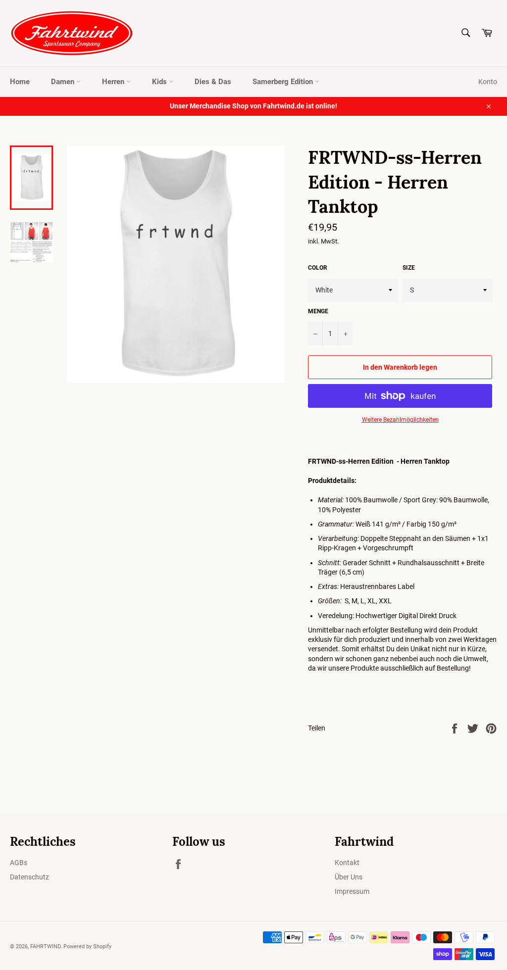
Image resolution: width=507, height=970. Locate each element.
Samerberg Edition (284, 81)
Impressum (352, 891)
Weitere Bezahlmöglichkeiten (400, 419)
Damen (63, 81)
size (409, 267)
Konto (487, 82)
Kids (160, 81)
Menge (318, 311)
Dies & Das (213, 81)
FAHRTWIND (45, 946)
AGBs (18, 863)
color (317, 267)
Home (20, 81)
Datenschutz (29, 877)
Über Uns (348, 877)
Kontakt (347, 863)
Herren (114, 81)
